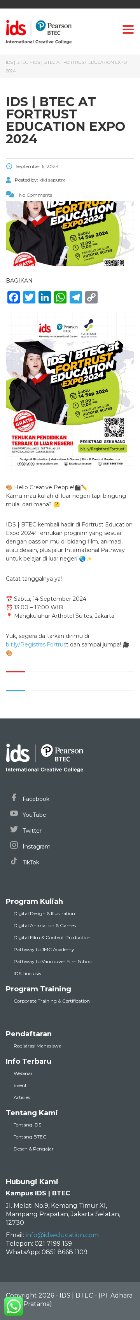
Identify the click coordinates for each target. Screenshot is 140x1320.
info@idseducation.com (62, 1235)
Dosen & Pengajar (34, 1149)
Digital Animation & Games (45, 925)
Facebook (35, 798)
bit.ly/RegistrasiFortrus (36, 644)
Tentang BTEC (30, 1137)
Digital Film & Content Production (52, 937)
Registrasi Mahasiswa (37, 1046)
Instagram (36, 846)
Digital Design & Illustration (44, 913)
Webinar (23, 1073)
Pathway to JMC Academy (44, 949)
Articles (22, 1097)
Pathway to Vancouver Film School (53, 961)
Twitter (31, 830)
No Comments (35, 195)
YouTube (33, 814)
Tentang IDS (27, 1125)
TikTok (30, 862)
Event (20, 1085)
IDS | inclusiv (28, 973)
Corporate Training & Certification (52, 1001)
